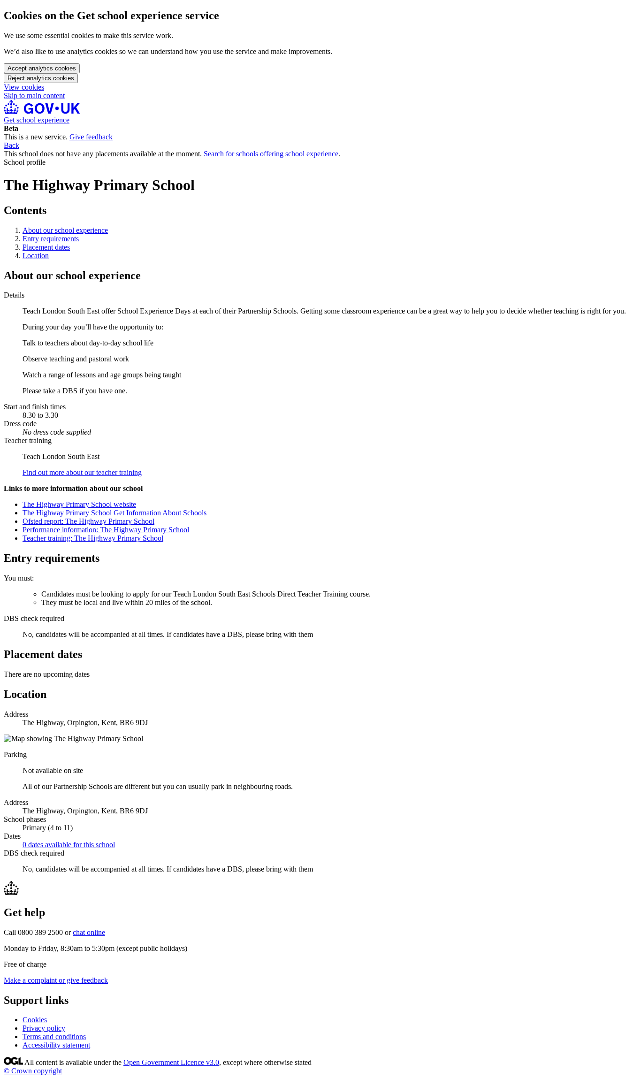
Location (36, 256)
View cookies (24, 87)
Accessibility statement (56, 1045)
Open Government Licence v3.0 (171, 1062)
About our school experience (65, 230)
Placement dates (46, 247)
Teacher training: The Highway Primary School (93, 538)
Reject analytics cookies (41, 78)
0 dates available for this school (69, 845)
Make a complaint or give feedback (56, 980)
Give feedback (91, 137)
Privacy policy (44, 1028)
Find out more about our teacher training (82, 472)
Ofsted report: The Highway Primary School (88, 521)
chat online (89, 932)
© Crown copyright (33, 1071)
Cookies (35, 1020)
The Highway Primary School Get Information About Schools (114, 513)
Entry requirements (51, 239)
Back (11, 145)
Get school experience (36, 120)
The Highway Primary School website (79, 504)
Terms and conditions (54, 1037)
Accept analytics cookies (42, 68)
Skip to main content (34, 95)
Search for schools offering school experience (271, 154)
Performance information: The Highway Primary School (106, 530)
